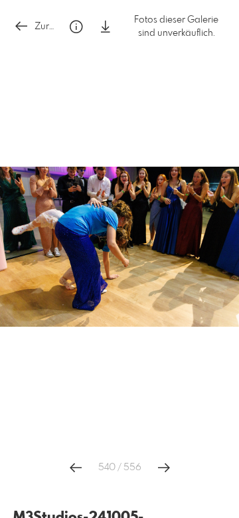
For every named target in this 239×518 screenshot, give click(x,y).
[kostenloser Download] (106, 27)
